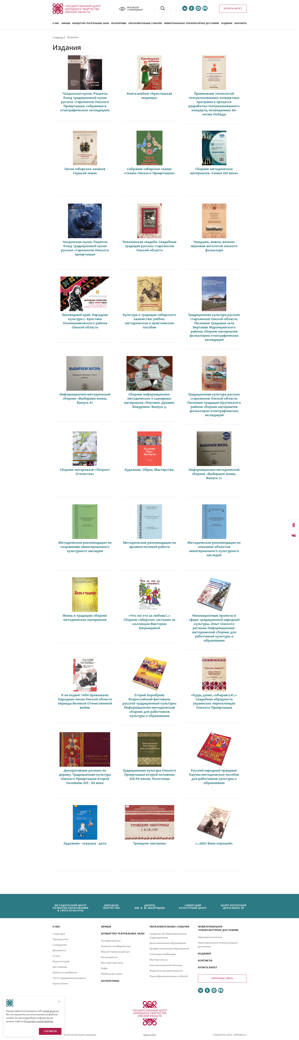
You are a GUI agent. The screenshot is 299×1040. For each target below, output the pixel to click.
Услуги (56, 956)
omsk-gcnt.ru (51, 1011)
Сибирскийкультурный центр (193, 907)
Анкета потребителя (65, 972)
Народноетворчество (111, 907)
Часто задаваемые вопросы (69, 978)
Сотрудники (60, 945)
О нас (56, 23)
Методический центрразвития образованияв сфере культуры (70, 908)
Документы (59, 950)
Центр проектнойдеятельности (233, 907)
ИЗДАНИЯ (204, 953)
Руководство (60, 939)
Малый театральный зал (115, 951)
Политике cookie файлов (38, 1021)
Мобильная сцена (111, 974)
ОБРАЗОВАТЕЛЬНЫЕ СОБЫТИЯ (145, 23)
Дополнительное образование (168, 943)
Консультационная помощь (166, 965)
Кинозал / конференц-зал (116, 946)
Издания (226, 23)
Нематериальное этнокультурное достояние (191, 23)
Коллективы (118, 23)
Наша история (61, 961)
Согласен (50, 1031)
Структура (59, 933)
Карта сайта (149, 1035)
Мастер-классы (159, 959)
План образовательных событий (169, 976)
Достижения (60, 967)
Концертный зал (110, 940)
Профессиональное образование (169, 948)
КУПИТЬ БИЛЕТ (207, 967)
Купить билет (233, 8)
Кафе (104, 968)
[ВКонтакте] (293, 535)
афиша (106, 926)
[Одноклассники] (293, 525)
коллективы (110, 981)
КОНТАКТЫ (205, 960)
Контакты (240, 23)
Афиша (66, 23)
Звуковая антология (210, 937)
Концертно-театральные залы (90, 23)
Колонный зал (109, 957)
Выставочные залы (112, 963)
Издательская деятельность (166, 970)
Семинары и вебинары (163, 954)
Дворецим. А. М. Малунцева (149, 907)
